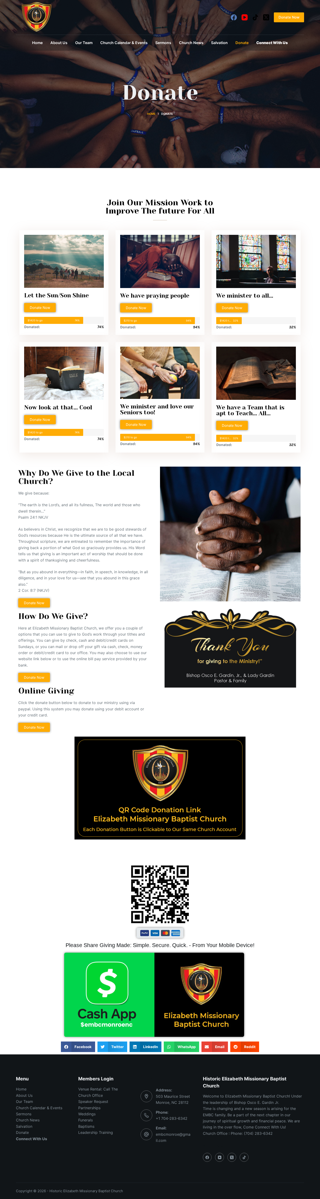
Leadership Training (95, 1132)
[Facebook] (234, 17)
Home (37, 42)
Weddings (87, 1114)
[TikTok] (255, 17)
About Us (58, 42)
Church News (191, 42)
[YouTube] (245, 17)
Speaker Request (93, 1101)
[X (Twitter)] (266, 17)
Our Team (84, 42)
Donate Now (289, 17)
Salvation (219, 42)
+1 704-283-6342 (171, 1118)
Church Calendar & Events (124, 42)
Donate (242, 42)
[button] (78, 1047)
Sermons (163, 42)
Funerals (85, 1120)
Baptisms (86, 1126)
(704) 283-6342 (258, 1133)
